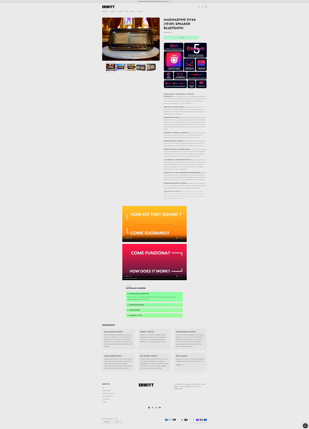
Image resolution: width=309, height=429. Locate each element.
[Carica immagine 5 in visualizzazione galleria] (151, 67)
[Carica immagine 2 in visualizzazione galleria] (120, 67)
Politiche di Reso (106, 390)
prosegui (178, 365)
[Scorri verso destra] (158, 67)
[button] (105, 11)
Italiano (117, 422)
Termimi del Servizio (107, 396)
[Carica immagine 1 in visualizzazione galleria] (110, 67)
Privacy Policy (106, 399)
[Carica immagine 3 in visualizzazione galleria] (131, 67)
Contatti (104, 402)
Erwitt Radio (196, 422)
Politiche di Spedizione (108, 393)
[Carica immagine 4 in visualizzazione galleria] (141, 67)
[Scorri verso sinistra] (104, 67)
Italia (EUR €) (107, 422)
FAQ (103, 388)
